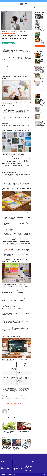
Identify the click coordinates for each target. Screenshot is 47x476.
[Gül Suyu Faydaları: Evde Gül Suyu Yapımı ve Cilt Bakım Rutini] (37, 83)
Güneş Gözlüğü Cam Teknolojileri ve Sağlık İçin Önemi (42, 27)
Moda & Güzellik (30, 7)
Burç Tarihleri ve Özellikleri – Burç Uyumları (11, 402)
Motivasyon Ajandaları (7, 249)
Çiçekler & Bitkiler (15, 7)
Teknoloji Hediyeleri (5, 33)
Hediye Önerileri (20, 7)
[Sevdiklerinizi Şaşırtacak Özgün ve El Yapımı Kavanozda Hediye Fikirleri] (16, 442)
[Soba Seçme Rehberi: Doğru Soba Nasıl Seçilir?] (37, 55)
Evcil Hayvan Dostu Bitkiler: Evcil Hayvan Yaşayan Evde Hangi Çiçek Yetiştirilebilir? (6, 447)
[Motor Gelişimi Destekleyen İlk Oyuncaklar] (37, 34)
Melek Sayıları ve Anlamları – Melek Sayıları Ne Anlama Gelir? (14, 403)
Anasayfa (4, 31)
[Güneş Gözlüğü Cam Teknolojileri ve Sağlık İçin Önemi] (37, 27)
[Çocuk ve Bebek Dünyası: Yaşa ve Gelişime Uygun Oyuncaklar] (37, 39)
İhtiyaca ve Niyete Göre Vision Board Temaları (10, 66)
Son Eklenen (37, 90)
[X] (9, 417)
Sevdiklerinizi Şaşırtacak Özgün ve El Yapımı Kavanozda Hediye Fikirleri (16, 447)
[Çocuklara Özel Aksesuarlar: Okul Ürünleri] (37, 22)
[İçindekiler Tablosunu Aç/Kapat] (19, 64)
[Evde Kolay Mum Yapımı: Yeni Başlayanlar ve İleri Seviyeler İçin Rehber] (37, 68)
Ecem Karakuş (11, 409)
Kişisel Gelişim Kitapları (8, 253)
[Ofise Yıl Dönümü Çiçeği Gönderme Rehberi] (26, 442)
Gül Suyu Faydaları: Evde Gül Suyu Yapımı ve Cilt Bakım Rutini (42, 83)
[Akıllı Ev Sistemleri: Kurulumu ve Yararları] (37, 16)
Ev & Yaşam (26, 7)
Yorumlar (43, 90)
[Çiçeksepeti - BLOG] (23, 4)
